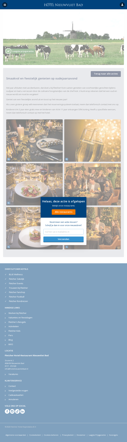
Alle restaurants (63, 211)
